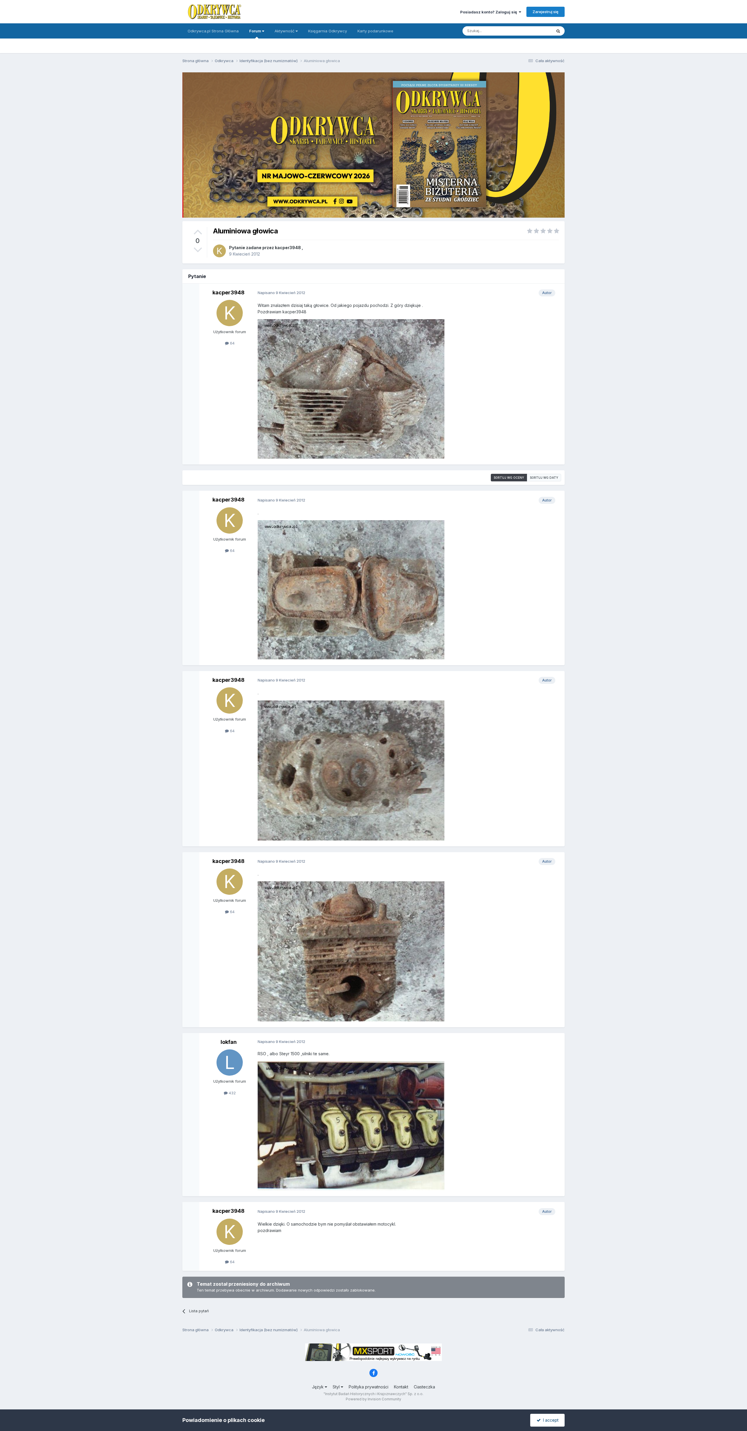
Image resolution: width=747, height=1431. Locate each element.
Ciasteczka (424, 1386)
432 (232, 1093)
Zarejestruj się (545, 11)
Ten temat (535, 31)
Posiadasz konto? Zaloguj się (489, 12)
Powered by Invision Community (373, 1399)
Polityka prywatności (368, 1386)
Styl (337, 1386)
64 (232, 343)
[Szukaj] (558, 31)
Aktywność (285, 31)
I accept (549, 1420)
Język (318, 1386)
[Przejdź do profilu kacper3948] (219, 250)
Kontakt (401, 1386)
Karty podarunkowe (375, 31)
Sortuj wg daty (544, 477)
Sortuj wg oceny (509, 477)
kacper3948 (288, 247)
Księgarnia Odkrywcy (327, 31)
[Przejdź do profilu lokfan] (230, 1062)
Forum (255, 31)
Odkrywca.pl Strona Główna (213, 31)
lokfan (229, 1042)
